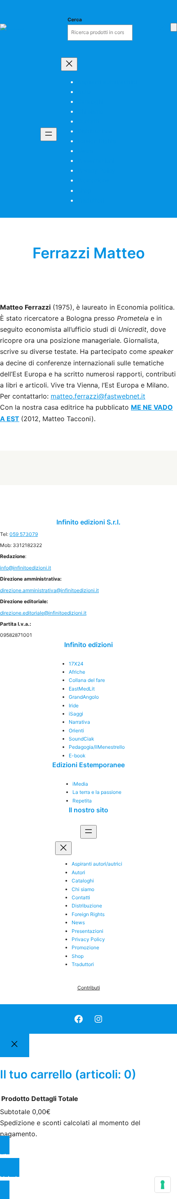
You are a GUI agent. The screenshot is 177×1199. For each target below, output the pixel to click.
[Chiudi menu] (69, 64)
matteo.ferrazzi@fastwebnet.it (98, 396)
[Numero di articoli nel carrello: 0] (173, 27)
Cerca (75, 19)
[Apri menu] (48, 134)
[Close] (14, 1046)
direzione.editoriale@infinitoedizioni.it (43, 613)
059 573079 (23, 534)
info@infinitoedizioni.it (25, 568)
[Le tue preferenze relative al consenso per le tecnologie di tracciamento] (162, 1184)
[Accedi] (162, 27)
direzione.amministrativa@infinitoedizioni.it (49, 590)
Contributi (88, 988)
